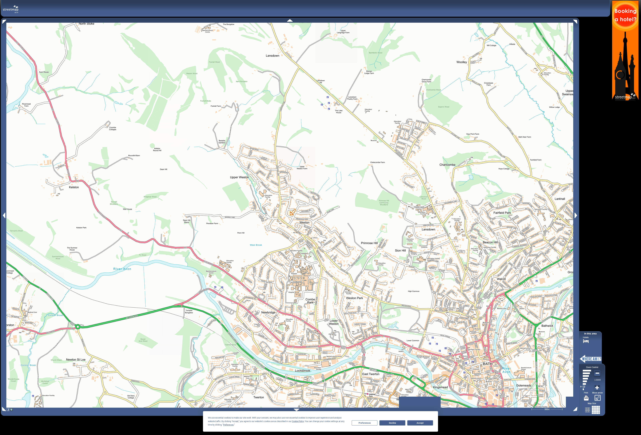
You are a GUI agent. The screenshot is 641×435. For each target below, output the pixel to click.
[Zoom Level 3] (586, 384)
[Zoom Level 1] (586, 389)
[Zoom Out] (597, 373)
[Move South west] (3, 409)
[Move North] (290, 20)
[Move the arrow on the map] (597, 397)
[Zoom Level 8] (586, 370)
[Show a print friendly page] (586, 397)
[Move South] (296, 410)
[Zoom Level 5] (586, 378)
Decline (392, 423)
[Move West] (3, 215)
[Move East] (576, 215)
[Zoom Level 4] (586, 381)
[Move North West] (3, 21)
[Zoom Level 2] (586, 386)
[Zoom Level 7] (586, 373)
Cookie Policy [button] (298, 421)
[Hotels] (586, 341)
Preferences (365, 423)
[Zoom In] (597, 388)
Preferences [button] (228, 425)
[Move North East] (576, 21)
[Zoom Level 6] (586, 376)
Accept (420, 423)
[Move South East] (576, 409)
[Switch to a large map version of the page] (592, 409)
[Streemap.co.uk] (11, 7)
